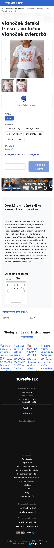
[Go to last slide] (6, 59)
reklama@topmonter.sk (27, 526)
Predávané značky (27, 481)
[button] (8, 85)
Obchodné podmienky (27, 466)
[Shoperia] (35, 543)
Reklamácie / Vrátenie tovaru (27, 478)
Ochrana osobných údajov (27, 470)
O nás (27, 489)
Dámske (21, 9)
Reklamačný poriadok (27, 474)
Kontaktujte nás (27, 496)
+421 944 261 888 (27, 508)
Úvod (4, 9)
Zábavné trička (11, 9)
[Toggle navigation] (3, 3)
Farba (8, 114)
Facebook (27, 408)
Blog (27, 492)
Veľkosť (9, 125)
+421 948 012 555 (27, 522)
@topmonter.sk (27, 337)
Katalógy (27, 485)
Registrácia (27, 463)
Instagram (27, 413)
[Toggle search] (45, 2)
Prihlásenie (27, 459)
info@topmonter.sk (28, 512)
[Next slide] (48, 59)
